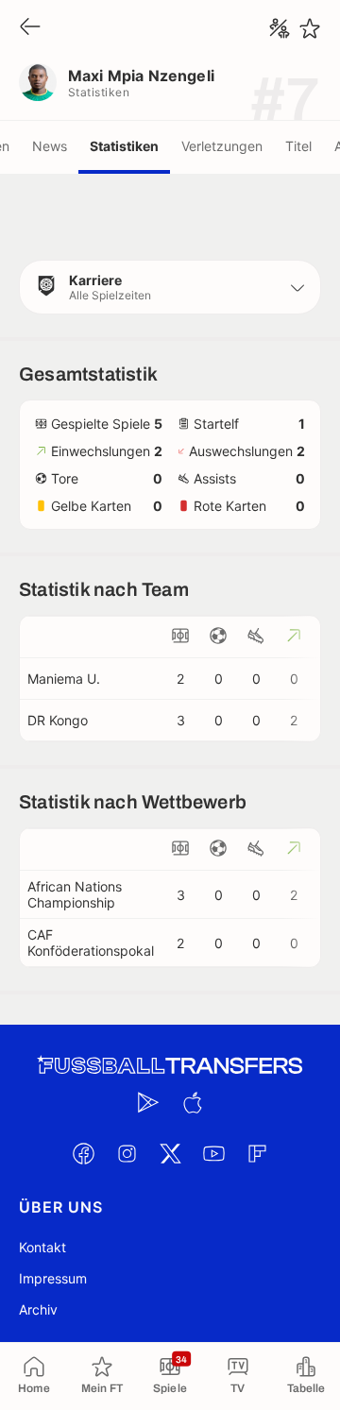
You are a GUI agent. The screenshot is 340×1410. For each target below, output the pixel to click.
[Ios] (192, 1102)
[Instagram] (126, 1153)
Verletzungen (222, 146)
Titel (298, 146)
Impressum (53, 1278)
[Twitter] (170, 1153)
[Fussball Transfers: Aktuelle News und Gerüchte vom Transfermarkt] (170, 1066)
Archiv (38, 1309)
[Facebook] (83, 1153)
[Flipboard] (257, 1153)
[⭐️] (309, 28)
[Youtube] (213, 1153)
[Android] (148, 1102)
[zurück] (30, 28)
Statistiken (124, 146)
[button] (170, 287)
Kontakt (42, 1247)
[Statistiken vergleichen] (279, 28)
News (49, 146)
